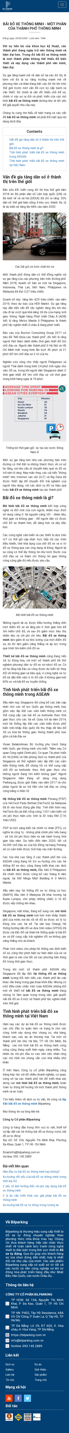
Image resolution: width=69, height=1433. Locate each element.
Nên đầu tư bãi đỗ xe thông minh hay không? (31, 1171)
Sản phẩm (41, 1374)
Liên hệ (10, 1374)
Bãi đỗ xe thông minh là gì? (26, 148)
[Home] (7, 6)
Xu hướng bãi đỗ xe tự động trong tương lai (31, 1205)
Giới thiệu (40, 1369)
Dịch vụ (10, 1364)
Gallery (10, 1369)
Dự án (38, 1364)
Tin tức (10, 1380)
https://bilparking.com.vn (28, 1335)
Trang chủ (41, 1380)
